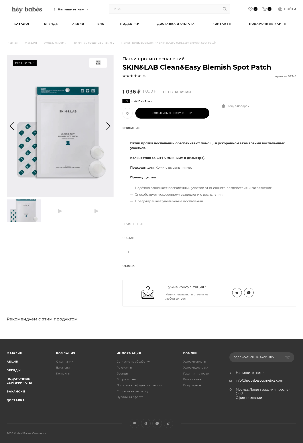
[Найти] (224, 9)
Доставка (16, 400)
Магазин (14, 353)
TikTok (168, 423)
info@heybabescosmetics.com (259, 381)
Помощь (191, 353)
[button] (12, 126)
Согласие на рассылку (132, 391)
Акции (12, 361)
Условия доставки (195, 367)
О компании (64, 361)
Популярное (192, 385)
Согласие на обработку (133, 361)
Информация (129, 353)
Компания (65, 353)
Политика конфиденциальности (139, 385)
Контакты (63, 373)
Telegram (237, 292)
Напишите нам (71, 9)
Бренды (14, 370)
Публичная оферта (130, 397)
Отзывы (128, 265)
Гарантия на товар (196, 373)
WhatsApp (249, 292)
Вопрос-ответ (126, 379)
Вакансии (16, 391)
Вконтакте (134, 423)
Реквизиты (124, 367)
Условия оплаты (194, 361)
